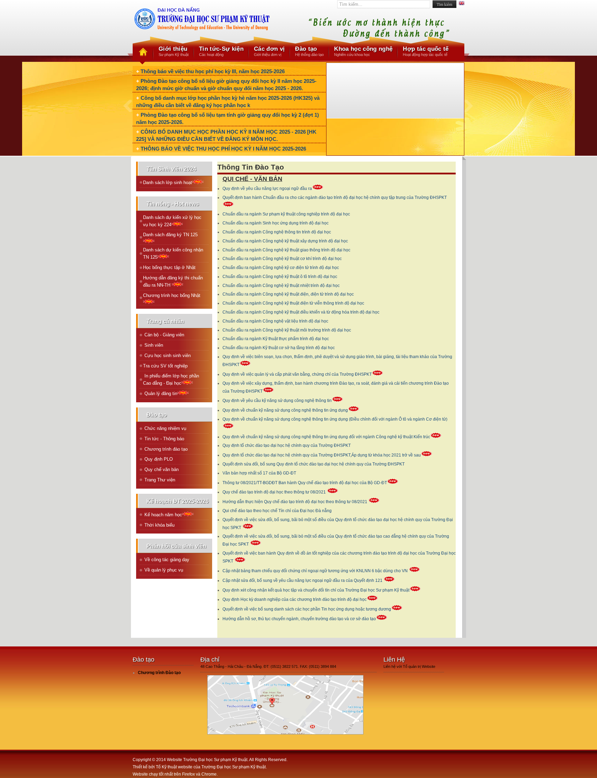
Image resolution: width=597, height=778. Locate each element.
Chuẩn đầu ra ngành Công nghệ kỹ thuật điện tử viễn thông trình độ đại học (293, 303)
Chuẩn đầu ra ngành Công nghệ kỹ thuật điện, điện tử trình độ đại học (288, 294)
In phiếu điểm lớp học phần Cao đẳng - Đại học (171, 379)
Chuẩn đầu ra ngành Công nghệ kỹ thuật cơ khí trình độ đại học (282, 258)
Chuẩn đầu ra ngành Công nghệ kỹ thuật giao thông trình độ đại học (286, 250)
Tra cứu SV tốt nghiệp (165, 365)
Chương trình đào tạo (165, 449)
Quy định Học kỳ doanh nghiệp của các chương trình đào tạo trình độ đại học (294, 599)
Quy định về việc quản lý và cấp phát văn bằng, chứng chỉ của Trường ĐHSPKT (297, 374)
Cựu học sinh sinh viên (167, 355)
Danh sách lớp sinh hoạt (167, 182)
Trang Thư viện (159, 479)
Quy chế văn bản (161, 469)
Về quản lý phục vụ (163, 570)
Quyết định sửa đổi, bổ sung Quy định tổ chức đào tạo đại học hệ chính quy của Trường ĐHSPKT (313, 464)
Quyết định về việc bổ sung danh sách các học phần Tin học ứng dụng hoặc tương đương (306, 609)
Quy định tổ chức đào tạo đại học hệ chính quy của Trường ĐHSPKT (286, 445)
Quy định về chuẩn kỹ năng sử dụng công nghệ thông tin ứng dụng (285, 410)
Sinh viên (153, 345)
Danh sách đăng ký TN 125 (170, 234)
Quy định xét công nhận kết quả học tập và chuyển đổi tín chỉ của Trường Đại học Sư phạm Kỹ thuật (315, 590)
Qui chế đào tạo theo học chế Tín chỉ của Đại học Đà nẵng (277, 510)
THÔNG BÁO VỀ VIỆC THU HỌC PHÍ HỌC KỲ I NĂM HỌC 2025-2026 (223, 149)
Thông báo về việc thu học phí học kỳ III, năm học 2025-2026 (213, 71)
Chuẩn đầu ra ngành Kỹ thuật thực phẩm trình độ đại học (275, 338)
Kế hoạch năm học (162, 514)
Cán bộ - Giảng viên (163, 334)
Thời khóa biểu (158, 525)
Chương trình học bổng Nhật (171, 295)
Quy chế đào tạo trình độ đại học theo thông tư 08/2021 (274, 492)
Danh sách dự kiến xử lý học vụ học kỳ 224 (172, 221)
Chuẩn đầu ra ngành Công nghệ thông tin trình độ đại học (276, 232)
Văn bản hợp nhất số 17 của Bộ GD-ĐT (259, 473)
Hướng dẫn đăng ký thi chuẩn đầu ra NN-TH (173, 281)
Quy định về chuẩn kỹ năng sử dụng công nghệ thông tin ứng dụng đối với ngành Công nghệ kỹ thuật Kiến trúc (326, 436)
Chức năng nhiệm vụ (164, 428)
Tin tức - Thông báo (163, 438)
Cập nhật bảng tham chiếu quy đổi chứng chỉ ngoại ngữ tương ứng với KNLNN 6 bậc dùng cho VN (315, 570)
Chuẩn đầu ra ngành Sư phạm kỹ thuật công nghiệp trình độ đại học (286, 214)
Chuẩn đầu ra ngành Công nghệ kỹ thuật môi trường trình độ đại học (286, 330)
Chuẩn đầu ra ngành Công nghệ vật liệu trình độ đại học (275, 321)
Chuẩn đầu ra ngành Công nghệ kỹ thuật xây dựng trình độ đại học (285, 241)
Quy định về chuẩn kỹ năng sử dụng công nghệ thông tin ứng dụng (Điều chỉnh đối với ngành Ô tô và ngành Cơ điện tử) (334, 419)
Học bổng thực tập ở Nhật (169, 267)
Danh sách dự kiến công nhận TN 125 (173, 253)
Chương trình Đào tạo (159, 672)
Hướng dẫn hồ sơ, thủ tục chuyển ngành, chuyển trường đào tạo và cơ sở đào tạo (299, 618)
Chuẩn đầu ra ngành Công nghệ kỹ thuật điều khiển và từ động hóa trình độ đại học (300, 312)
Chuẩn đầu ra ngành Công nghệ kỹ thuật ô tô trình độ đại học (279, 276)
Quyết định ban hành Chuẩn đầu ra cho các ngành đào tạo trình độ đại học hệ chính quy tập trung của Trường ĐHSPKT (334, 197)
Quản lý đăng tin (160, 393)
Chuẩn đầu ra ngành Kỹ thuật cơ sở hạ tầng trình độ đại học (278, 347)
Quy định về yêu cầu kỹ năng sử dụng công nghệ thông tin (277, 400)
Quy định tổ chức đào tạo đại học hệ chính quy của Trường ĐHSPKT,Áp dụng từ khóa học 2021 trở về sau (321, 455)
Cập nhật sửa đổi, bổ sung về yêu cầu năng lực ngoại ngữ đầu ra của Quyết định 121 (302, 580)
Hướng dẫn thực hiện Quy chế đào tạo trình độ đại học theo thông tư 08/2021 (295, 501)
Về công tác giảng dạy (166, 559)
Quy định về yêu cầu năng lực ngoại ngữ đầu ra (267, 188)
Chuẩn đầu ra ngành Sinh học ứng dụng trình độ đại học (275, 223)
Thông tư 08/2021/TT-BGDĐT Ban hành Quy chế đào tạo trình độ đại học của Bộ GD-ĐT (304, 482)
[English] (461, 4)
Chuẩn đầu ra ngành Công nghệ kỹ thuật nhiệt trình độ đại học (281, 285)
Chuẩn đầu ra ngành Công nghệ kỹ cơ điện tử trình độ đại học (280, 267)
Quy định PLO (158, 459)
